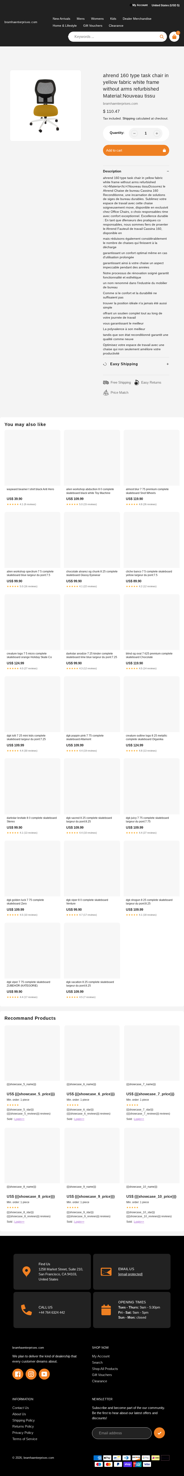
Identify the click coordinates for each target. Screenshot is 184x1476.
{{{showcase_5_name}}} (21, 1084)
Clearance (99, 1381)
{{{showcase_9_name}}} (81, 1186)
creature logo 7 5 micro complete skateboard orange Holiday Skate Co (29, 655)
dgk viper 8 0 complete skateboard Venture (87, 901)
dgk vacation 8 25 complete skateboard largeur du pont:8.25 (90, 983)
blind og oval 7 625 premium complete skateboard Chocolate (149, 655)
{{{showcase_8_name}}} (21, 1186)
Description (112, 171)
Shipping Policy (23, 1420)
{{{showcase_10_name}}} (141, 1186)
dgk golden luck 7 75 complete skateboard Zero (25, 901)
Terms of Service (24, 1439)
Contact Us (20, 1408)
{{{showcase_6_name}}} (81, 1084)
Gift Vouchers (102, 1375)
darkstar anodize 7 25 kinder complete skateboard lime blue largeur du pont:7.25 (91, 655)
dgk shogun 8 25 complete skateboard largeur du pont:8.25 (149, 901)
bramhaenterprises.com (20, 22)
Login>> (19, 1119)
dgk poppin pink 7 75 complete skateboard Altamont (85, 737)
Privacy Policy (22, 1433)
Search (97, 1362)
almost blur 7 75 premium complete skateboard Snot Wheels (147, 491)
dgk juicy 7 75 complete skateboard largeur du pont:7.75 (147, 819)
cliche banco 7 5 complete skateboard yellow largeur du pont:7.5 (149, 573)
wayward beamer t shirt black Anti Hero (30, 489)
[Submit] (159, 1432)
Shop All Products (105, 1369)
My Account (101, 1356)
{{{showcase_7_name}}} (141, 1084)
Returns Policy (23, 1426)
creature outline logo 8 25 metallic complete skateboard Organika (146, 737)
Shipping (129, 118)
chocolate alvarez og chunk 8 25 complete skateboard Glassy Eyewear (92, 573)
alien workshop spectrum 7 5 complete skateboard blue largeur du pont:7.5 (30, 573)
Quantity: (117, 133)
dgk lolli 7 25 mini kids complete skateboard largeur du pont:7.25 (26, 737)
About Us (19, 1414)
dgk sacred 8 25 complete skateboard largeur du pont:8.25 (89, 819)
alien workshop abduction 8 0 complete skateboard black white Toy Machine (90, 491)
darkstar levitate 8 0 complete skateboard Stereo (32, 819)
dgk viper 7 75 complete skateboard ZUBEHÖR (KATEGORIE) (28, 983)
